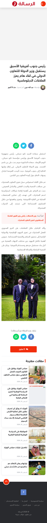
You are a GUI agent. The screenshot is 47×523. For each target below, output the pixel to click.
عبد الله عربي (28, 87)
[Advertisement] (23, 34)
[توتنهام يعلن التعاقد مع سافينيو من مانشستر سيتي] (37, 468)
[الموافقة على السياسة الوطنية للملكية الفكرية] (37, 436)
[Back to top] (6, 482)
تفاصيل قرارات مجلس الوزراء (15, 447)
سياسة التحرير (14, 505)
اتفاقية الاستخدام (12, 501)
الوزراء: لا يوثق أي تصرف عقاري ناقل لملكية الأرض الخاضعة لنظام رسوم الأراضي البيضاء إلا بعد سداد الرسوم (15, 414)
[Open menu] (43, 3)
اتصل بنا (24, 501)
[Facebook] (23, 492)
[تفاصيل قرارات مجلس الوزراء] (37, 452)
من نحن (37, 505)
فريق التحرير (27, 505)
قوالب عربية (20, 515)
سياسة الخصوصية (37, 501)
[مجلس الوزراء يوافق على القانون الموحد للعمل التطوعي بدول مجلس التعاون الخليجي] (37, 375)
